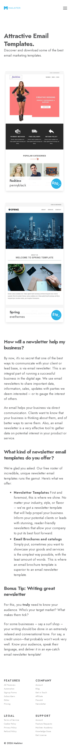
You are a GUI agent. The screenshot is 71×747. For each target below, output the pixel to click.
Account (39, 684)
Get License (41, 735)
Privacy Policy (10, 727)
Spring (15, 312)
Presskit (39, 700)
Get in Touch (41, 692)
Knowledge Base (43, 731)
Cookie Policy (10, 723)
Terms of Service (11, 720)
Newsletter (41, 703)
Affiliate (39, 696)
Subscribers (9, 696)
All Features (9, 684)
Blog (38, 688)
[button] (65, 8)
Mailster (18, 743)
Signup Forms (10, 692)
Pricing (7, 703)
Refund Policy (10, 731)
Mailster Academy (44, 727)
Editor (6, 700)
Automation (9, 688)
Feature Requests (44, 723)
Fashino (15, 180)
